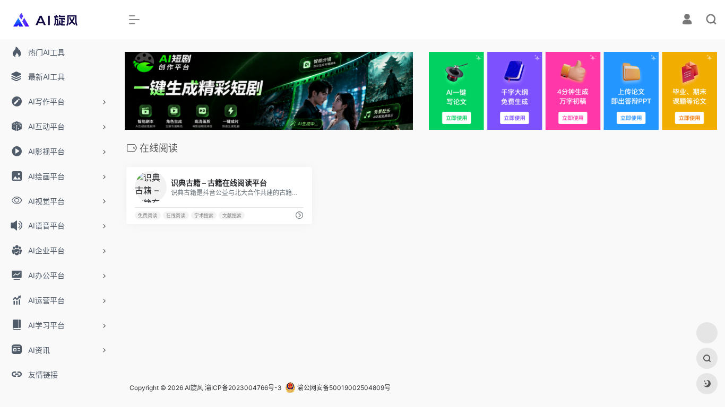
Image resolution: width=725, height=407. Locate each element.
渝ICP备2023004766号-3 (243, 388)
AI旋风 (194, 388)
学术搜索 (203, 215)
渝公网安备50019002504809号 (343, 388)
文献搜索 (231, 215)
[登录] (687, 20)
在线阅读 (175, 215)
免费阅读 (147, 215)
